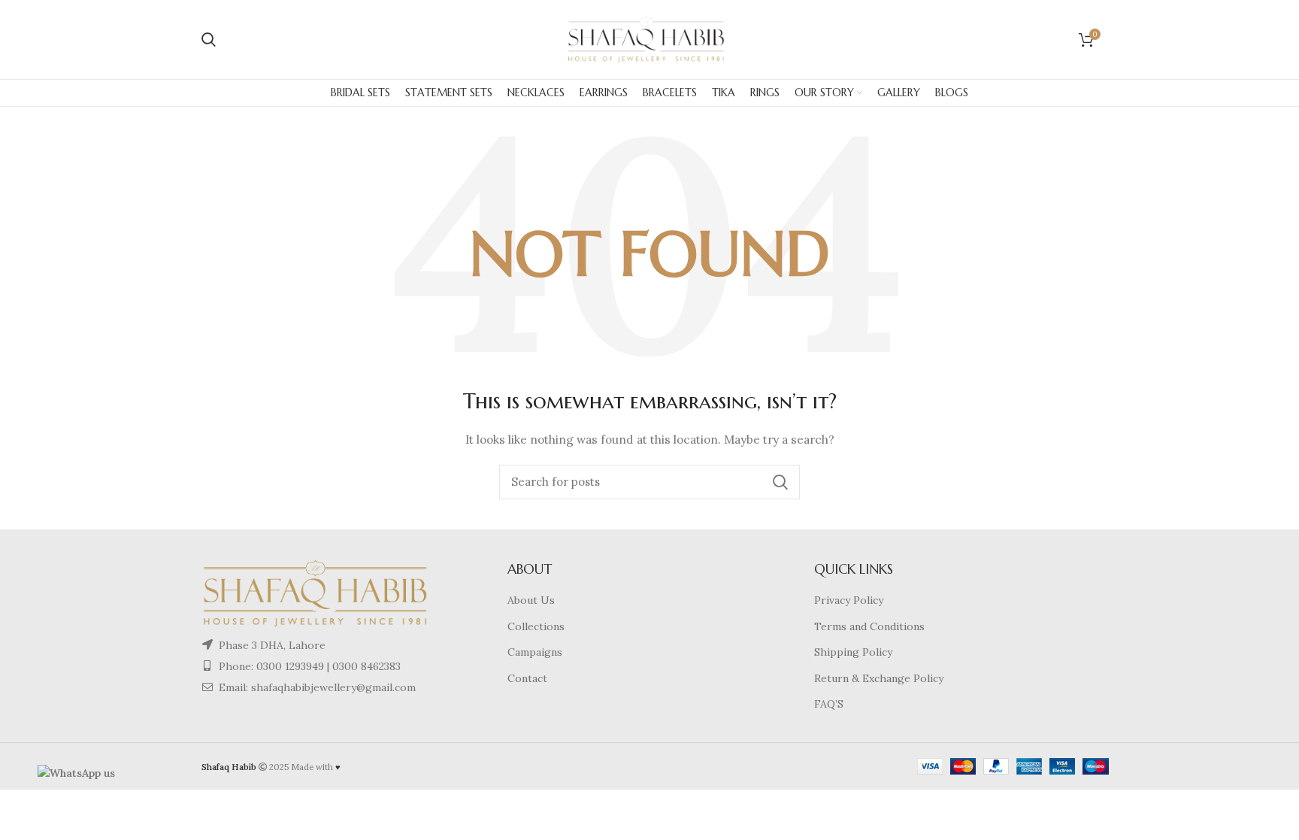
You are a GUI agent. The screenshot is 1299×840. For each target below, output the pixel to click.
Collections (536, 626)
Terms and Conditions (869, 626)
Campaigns (534, 652)
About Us (531, 600)
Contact (527, 678)
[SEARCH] (779, 482)
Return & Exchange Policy (878, 678)
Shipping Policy (853, 652)
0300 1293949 (288, 666)
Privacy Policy (848, 600)
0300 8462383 (366, 666)
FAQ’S (828, 704)
